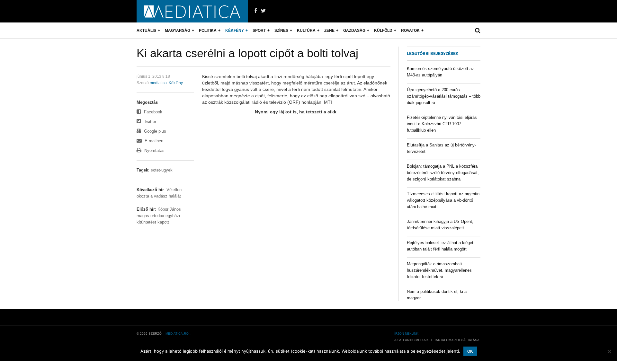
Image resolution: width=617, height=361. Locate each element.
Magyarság (177, 30)
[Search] (477, 30)
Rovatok (410, 30)
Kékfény (234, 30)
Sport (259, 30)
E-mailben (153, 140)
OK (470, 351)
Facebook (152, 112)
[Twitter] (263, 10)
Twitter (149, 121)
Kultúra (306, 30)
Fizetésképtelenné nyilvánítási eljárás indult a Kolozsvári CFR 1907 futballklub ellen (442, 124)
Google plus (154, 131)
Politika (208, 30)
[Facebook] (256, 10)
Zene (329, 30)
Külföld (383, 30)
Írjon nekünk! (406, 333)
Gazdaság (354, 30)
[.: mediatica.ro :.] (192, 11)
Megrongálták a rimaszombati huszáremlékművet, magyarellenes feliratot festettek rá (439, 270)
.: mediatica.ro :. (177, 333)
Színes (281, 30)
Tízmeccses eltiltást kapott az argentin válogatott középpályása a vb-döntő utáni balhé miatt (443, 200)
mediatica (158, 83)
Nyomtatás (154, 150)
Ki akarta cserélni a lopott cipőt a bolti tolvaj (247, 53)
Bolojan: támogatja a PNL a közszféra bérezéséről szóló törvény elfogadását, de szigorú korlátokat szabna (443, 172)
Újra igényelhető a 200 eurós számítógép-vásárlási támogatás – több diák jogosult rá (443, 96)
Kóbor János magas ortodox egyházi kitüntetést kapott (159, 216)
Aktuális (146, 30)
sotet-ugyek (162, 170)
